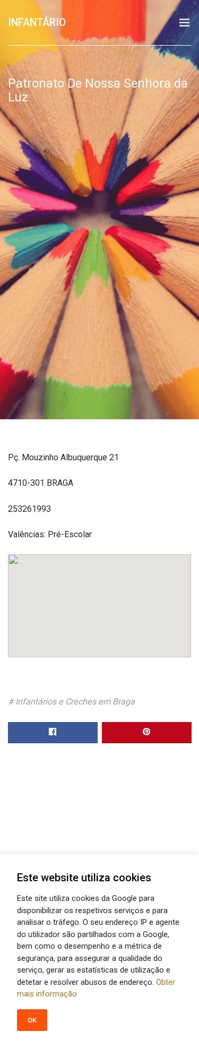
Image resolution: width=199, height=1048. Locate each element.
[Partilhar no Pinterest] (147, 732)
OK (32, 1020)
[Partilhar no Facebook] (53, 732)
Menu (184, 23)
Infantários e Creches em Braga (75, 702)
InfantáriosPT (46, 22)
